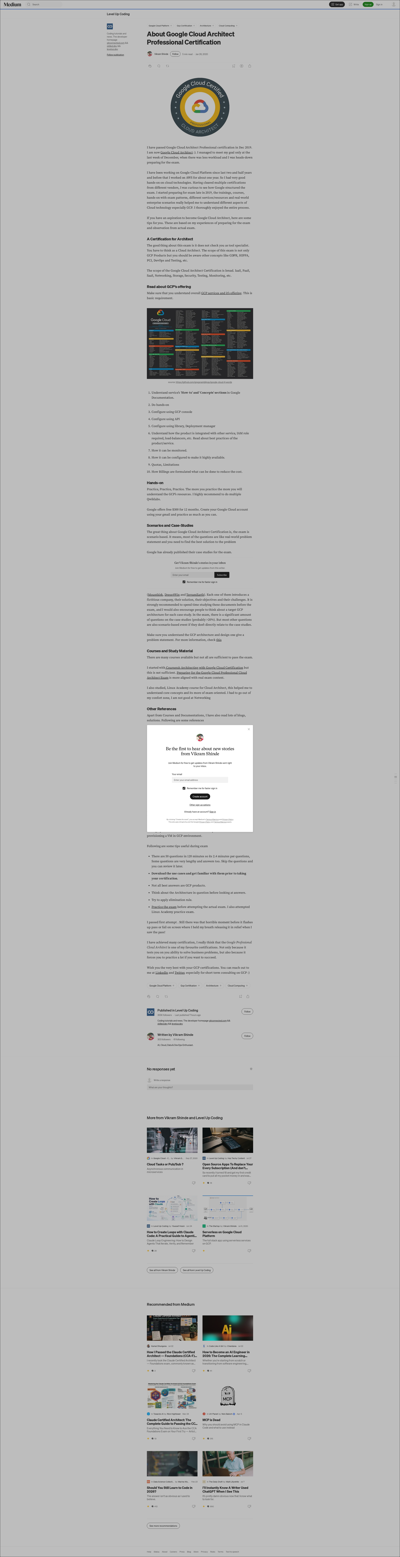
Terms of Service (212, 819)
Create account (200, 796)
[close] (249, 729)
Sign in (213, 811)
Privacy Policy (227, 819)
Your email (177, 774)
